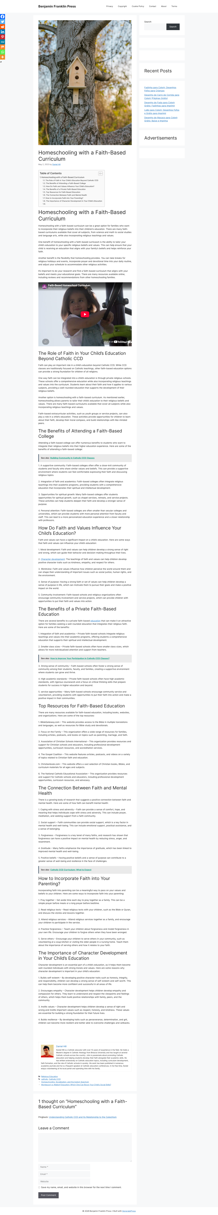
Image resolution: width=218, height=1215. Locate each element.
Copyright (122, 6)
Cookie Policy (138, 6)
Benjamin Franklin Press (57, 6)
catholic (44, 1079)
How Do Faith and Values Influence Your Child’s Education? (70, 186)
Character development (53, 559)
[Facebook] (2, 16)
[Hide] (1, 62)
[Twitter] (2, 21)
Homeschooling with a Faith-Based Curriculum (62, 177)
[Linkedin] (2, 31)
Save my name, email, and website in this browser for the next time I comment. (81, 1187)
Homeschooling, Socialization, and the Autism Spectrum (65, 1082)
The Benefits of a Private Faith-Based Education (66, 189)
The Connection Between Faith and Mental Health (66, 195)
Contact (152, 6)
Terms (174, 6)
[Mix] (2, 46)
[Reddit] (2, 26)
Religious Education (49, 1076)
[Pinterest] (2, 36)
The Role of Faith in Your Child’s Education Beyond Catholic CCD (72, 180)
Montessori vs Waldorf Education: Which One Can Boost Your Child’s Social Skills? (76, 1085)
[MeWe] (2, 41)
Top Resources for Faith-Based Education (63, 192)
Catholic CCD (55, 1079)
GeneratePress (129, 1211)
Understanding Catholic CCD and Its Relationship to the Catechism (83, 1117)
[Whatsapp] (2, 52)
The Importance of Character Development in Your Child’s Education (74, 201)
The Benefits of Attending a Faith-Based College (66, 183)
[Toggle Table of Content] (99, 173)
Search (147, 21)
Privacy (109, 6)
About (163, 6)
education (95, 621)
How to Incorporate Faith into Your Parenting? (64, 198)
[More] (2, 57)
